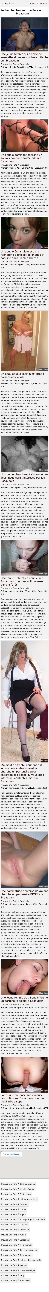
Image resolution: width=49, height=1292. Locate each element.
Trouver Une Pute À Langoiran (15, 1240)
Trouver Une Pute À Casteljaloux (16, 1194)
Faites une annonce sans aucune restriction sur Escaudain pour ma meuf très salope (22, 1098)
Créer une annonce (38, 3)
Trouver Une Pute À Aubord (13, 1235)
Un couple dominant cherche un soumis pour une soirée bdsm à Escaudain (21, 158)
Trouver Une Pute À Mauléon (14, 1265)
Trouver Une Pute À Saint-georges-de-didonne (23, 1219)
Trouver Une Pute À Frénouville (15, 1280)
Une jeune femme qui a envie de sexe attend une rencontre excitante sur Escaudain (24, 57)
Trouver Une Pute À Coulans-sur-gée (18, 1270)
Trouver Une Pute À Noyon (13, 1214)
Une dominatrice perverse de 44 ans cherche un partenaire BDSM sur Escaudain (24, 894)
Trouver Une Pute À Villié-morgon (16, 1245)
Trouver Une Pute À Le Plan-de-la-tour (19, 1199)
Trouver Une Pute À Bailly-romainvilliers (19, 1250)
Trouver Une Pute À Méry (12, 1275)
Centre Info (7, 3)
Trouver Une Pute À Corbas (13, 1209)
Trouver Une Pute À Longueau (15, 1229)
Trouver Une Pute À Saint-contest (16, 1255)
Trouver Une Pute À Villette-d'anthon (18, 1189)
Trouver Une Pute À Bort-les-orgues (18, 1184)
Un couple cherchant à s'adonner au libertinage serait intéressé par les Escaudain (24, 478)
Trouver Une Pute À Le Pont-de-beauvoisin (21, 1260)
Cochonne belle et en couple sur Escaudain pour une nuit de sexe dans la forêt (22, 581)
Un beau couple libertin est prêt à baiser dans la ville (22, 375)
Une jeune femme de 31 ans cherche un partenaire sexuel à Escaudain (24, 999)
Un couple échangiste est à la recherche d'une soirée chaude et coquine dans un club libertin (22, 255)
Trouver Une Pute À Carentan (14, 1204)
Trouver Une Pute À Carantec (14, 1224)
